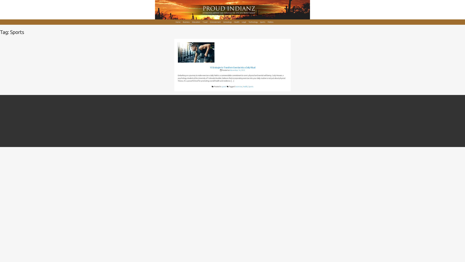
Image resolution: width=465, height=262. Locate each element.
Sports (262, 22)
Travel (205, 22)
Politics (270, 22)
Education (196, 22)
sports (223, 87)
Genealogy (227, 22)
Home (178, 22)
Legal (244, 22)
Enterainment (215, 22)
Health (236, 22)
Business (186, 22)
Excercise (238, 87)
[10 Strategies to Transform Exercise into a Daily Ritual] (196, 52)
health (245, 87)
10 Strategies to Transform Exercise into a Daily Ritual (232, 67)
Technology (253, 22)
